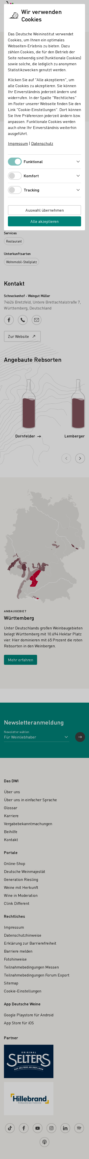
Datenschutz (42, 143)
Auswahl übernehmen (44, 210)
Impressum (18, 143)
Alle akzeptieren (44, 221)
